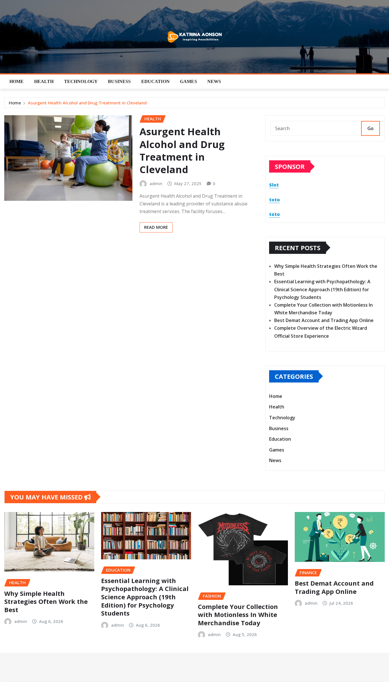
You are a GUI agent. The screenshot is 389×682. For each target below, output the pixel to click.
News (214, 81)
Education (155, 81)
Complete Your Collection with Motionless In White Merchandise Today (238, 614)
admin (156, 183)
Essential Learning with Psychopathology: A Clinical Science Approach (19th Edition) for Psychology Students (322, 289)
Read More (156, 227)
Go (370, 128)
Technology (81, 81)
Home (16, 81)
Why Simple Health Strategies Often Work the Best (46, 601)
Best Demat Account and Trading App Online (324, 320)
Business (119, 81)
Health (44, 81)
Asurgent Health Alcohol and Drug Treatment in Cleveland (87, 103)
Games (188, 81)
